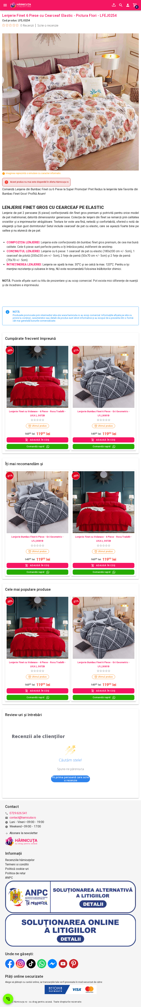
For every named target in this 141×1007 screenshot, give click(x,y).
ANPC (9, 877)
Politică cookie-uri (17, 869)
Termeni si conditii (17, 864)
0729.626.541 (18, 813)
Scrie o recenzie (47, 25)
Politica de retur (15, 873)
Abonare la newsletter (24, 833)
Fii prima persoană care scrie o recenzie (70, 778)
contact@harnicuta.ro (23, 817)
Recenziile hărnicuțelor (20, 860)
